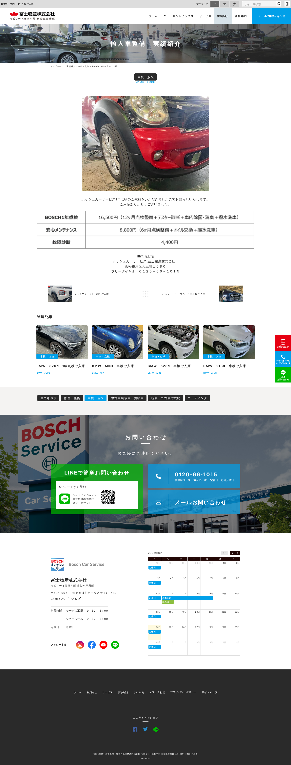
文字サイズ (202, 3)
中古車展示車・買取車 (127, 398)
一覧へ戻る (145, 294)
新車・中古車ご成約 (166, 398)
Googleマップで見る (64, 598)
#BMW (140, 82)
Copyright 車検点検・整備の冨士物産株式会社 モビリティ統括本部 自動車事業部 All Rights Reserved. (145, 754)
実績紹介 (223, 16)
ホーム (153, 16)
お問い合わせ (157, 692)
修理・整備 (72, 398)
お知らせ (92, 692)
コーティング (197, 398)
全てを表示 (48, 398)
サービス (205, 16)
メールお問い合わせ (271, 16)
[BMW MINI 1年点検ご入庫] (145, 143)
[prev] (232, 553)
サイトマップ (210, 692)
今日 (225, 553)
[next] (237, 553)
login (287, 4)
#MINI (151, 82)
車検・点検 (146, 77)
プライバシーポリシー (183, 692)
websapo (145, 758)
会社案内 (241, 16)
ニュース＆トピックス (178, 16)
